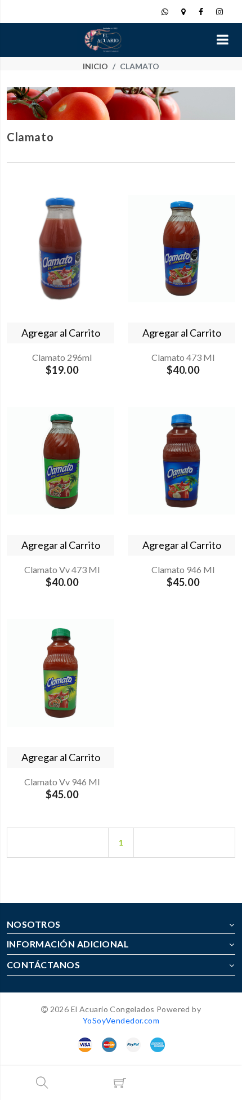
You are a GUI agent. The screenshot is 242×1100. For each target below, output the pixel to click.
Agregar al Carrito (60, 333)
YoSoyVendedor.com (121, 1020)
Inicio (95, 66)
